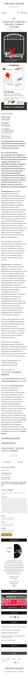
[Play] (3, 607)
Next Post (20, 462)
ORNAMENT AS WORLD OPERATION (9, 633)
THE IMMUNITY (6, 477)
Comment (4, 497)
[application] (14, 601)
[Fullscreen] (25, 607)
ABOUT (14, 659)
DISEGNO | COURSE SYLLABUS (8, 640)
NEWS (14, 18)
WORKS (8, 659)
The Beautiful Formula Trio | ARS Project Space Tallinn (13, 626)
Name (3, 516)
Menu (5, 13)
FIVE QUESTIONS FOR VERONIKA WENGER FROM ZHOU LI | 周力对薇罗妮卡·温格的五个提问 (13, 483)
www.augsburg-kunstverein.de (10, 438)
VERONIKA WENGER (14, 3)
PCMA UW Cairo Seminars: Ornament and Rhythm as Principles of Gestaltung (13, 636)
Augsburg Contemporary (8, 448)
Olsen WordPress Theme (10, 671)
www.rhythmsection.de (8, 443)
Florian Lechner (19, 448)
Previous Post (7, 462)
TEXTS (19, 659)
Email (3, 522)
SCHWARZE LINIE (6, 473)
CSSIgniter (21, 671)
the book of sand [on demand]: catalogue (10, 630)
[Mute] (22, 607)
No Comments (17, 30)
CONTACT (4, 660)
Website (3, 528)
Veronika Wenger (13, 450)
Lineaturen (4, 450)
